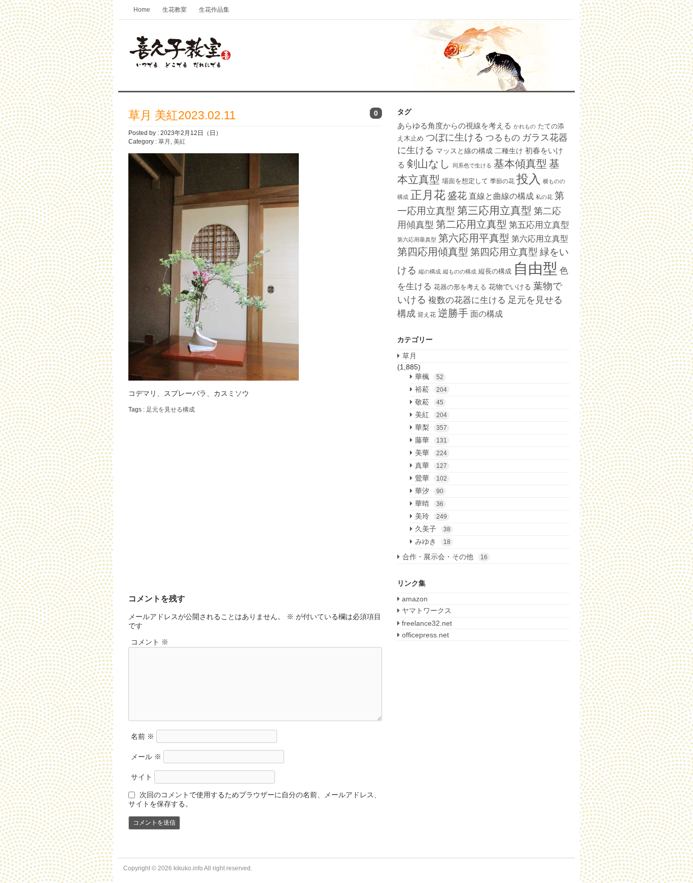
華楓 (429, 376)
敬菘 (429, 402)
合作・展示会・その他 (445, 557)
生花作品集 (214, 9)
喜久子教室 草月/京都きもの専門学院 (346, 55)
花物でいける (510, 287)
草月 (164, 141)
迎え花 (427, 314)
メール (146, 757)
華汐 (429, 491)
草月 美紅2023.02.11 (182, 115)
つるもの (503, 138)
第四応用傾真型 (432, 251)
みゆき (433, 541)
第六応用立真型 (539, 238)
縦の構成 (430, 271)
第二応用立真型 (471, 224)
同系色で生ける (472, 165)
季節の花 (502, 181)
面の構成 (486, 313)
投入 (528, 179)
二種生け (509, 151)
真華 (431, 465)
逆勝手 (453, 313)
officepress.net (424, 635)
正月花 (427, 194)
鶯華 (431, 478)
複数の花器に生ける (467, 300)
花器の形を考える (460, 287)
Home (141, 9)
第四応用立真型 (504, 252)
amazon (414, 599)
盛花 (457, 195)
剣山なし (429, 163)
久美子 (433, 529)
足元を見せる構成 (170, 409)
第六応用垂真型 (416, 239)
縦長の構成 (494, 271)
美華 (431, 453)
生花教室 (174, 9)
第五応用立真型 (539, 225)
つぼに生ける (454, 137)
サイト (141, 777)
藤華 (431, 440)
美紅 (180, 141)
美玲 (431, 516)
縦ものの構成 (459, 271)
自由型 (535, 268)
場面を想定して (465, 181)
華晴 (429, 503)
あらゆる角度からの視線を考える (454, 126)
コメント (149, 642)
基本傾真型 (520, 163)
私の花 (544, 197)
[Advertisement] (213, 495)
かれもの (524, 126)
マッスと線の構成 (464, 151)
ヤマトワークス (426, 610)
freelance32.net (426, 623)
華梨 (431, 427)
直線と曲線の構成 (501, 195)
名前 (142, 736)
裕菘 (431, 389)
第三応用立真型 (494, 211)
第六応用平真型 (473, 238)
